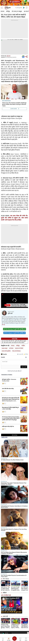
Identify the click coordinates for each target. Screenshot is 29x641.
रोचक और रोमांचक (16, 351)
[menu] (2, 7)
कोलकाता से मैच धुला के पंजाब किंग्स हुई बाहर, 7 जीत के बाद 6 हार (5, 626)
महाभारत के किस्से (19, 348)
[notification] (26, 7)
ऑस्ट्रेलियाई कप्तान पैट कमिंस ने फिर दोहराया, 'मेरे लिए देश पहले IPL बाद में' (15, 626)
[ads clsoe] (28, 633)
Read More (7, 305)
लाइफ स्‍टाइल (4, 348)
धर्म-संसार (11, 348)
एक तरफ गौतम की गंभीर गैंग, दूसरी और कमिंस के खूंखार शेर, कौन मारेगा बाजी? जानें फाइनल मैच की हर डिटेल (14, 218)
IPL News (6, 579)
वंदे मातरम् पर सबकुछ (17, 11)
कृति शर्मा (8, 55)
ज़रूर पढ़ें (5, 616)
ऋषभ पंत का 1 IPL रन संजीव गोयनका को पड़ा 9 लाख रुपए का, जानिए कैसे (5, 588)
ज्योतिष (23, 345)
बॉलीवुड (8, 11)
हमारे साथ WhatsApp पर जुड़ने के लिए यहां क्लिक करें (14, 329)
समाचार (2, 11)
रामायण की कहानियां (6, 351)
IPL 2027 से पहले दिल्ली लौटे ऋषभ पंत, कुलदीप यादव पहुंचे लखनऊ (15, 588)
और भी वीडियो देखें (6, 595)
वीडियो (4, 593)
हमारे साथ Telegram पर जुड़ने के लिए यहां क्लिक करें (14, 332)
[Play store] (24, 7)
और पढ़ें (3, 324)
